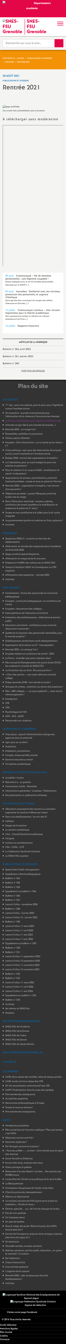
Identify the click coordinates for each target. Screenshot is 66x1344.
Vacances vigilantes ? (16, 1142)
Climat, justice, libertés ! (17, 438)
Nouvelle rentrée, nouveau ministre (23, 1246)
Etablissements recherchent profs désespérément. (31, 641)
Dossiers (9, 1013)
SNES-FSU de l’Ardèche (17, 1026)
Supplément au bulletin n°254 (20, 995)
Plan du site (6, 1332)
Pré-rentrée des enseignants (20, 1094)
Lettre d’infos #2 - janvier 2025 (21, 917)
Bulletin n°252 (12, 974)
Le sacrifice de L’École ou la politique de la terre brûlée (33, 1179)
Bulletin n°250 (12, 948)
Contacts (5, 1339)
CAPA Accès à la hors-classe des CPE (24, 1081)
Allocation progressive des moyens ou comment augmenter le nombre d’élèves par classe (30, 810)
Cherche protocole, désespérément (23, 1192)
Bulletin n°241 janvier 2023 (18, 356)
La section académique (17, 830)
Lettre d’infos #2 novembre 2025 (22, 969)
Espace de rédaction (35, 1305)
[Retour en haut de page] (58, 1336)
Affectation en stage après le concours (25, 558)
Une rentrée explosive (16, 1267)
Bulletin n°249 (12, 922)
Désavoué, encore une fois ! (19, 1138)
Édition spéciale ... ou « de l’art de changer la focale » (32, 1209)
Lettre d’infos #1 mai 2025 (19, 935)
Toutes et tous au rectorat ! (19, 1107)
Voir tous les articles (33, 371)
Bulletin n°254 (12, 1000)
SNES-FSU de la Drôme (17, 1031)
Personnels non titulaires (18, 720)
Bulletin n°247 (12, 900)
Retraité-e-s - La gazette (18, 782)
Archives (9, 524)
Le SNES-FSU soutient (17, 856)
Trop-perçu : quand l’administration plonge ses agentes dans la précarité (30, 736)
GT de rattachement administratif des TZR (27, 1086)
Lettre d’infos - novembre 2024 (21, 904)
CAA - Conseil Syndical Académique (24, 834)
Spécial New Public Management (22, 869)
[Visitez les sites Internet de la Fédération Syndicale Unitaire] (33, 1301)
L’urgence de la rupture (17, 1271)
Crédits (4, 1336)
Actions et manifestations (19, 843)
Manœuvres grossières (17, 1125)
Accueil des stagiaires (16, 1098)
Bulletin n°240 (11, 363)
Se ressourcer (12, 1241)
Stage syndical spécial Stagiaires (22, 554)
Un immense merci (15, 1217)
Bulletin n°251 (12, 952)
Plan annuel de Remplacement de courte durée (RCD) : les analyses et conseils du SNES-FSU (33, 664)
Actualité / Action (14, 778)
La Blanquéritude (14, 1183)
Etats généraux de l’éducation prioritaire (26, 613)
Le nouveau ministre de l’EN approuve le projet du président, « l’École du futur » (31, 1202)
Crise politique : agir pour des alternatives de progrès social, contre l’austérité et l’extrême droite (33, 452)
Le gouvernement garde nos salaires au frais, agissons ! (34, 520)
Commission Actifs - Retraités (21, 786)
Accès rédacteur (8, 1325)
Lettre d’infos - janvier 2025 (19, 913)
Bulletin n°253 (12, 978)
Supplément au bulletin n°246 (20, 891)
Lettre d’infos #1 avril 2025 (19, 930)
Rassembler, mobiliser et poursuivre (23, 434)
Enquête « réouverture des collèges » (24, 609)
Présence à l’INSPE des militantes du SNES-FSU (30, 563)
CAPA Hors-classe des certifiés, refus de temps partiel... (34, 1077)
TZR (7, 703)
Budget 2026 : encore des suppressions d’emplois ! (31, 458)
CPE (7, 707)
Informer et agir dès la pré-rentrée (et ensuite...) (30, 425)
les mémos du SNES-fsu (17, 1008)
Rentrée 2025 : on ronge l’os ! (20, 429)
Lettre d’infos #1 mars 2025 (19, 926)
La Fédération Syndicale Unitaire (22, 851)
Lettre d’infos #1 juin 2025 (19, 939)
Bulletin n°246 (12, 896)
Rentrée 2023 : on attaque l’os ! (21, 649)
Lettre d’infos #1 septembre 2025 (22, 956)
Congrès (9, 838)
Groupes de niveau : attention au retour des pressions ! (34, 687)
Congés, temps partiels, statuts (21, 755)
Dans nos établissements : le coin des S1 (26, 817)
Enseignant (11, 699)
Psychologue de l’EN (16, 712)
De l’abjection (12, 1258)
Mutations (10, 746)
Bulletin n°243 (12, 878)
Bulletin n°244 (12, 883)
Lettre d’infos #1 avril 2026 (19, 987)
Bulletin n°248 (12, 909)
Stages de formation (16, 825)
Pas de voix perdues (15, 1213)
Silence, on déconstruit (17, 1196)
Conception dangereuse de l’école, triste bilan (29, 1188)
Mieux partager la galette (18, 1167)
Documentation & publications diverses (26, 795)
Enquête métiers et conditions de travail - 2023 (29, 654)
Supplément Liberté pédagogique (22, 874)
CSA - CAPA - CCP (14, 847)
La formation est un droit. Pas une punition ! (28, 670)
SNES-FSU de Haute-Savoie (19, 1044)
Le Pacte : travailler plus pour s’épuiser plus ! (28, 658)
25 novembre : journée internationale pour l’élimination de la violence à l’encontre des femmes (32, 414)
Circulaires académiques (18, 764)
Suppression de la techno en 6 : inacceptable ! (29, 645)
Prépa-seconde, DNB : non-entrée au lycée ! (28, 682)
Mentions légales (9, 1328)
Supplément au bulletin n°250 (20, 943)
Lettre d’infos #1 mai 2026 (19, 991)
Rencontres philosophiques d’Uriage (24, 1103)
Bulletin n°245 (12, 887)
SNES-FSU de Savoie (16, 1040)
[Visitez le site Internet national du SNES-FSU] (31, 1296)
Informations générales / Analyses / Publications (30, 791)
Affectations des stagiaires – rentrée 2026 (27, 575)
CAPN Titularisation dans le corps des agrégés (29, 1090)
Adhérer (9, 821)
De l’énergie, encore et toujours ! (22, 1146)
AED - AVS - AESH (14, 716)
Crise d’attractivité (15, 1262)
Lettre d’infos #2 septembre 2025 (22, 961)
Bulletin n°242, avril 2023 (17, 349)
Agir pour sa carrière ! (16, 742)
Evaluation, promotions (17, 751)
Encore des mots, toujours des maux (24, 1163)
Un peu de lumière (14, 1222)
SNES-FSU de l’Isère (15, 1035)
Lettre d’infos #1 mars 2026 (19, 982)
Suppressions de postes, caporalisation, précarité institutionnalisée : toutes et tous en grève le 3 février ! (33, 479)
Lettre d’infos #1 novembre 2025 (22, 965)
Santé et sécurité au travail (19, 759)
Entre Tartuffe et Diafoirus (19, 1158)
